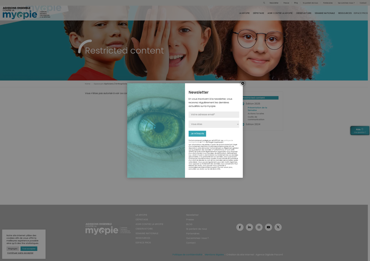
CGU (203, 142)
